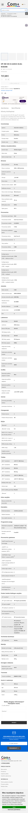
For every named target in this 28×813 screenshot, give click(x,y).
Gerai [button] (14, 807)
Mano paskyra (4, 769)
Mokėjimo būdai (4, 786)
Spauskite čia (17, 88)
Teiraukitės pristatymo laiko (6, 90)
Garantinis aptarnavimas (6, 775)
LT (23, 4)
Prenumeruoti (13, 748)
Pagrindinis (3, 13)
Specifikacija (15, 108)
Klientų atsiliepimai (7, 111)
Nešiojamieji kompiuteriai (6, 15)
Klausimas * (4, 711)
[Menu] (2, 4)
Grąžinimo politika (4, 773)
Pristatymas (3, 771)
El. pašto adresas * (6, 705)
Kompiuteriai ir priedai (12, 13)
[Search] (25, 10)
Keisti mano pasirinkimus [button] (14, 809)
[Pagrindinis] (13, 4)
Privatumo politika (4, 784)
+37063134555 (5, 763)
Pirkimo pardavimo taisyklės (7, 782)
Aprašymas (5, 108)
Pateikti (14, 722)
